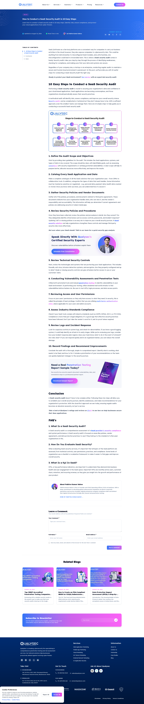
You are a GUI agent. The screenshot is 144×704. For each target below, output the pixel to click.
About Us (113, 647)
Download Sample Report (64, 381)
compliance (53, 166)
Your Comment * (54, 518)
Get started (86, 77)
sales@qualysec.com (78, 673)
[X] (33, 660)
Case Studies (114, 655)
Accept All (57, 694)
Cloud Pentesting (78, 652)
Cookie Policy (16, 700)
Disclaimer (98, 698)
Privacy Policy (107, 698)
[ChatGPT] (92, 670)
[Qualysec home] (25, 4)
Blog (112, 658)
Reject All (46, 694)
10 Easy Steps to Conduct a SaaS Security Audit (33, 52)
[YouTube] (109, 34)
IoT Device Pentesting (79, 655)
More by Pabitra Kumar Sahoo (71, 497)
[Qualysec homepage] (41, 644)
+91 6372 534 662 (62, 681)
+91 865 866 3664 (62, 673)
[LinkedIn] (105, 34)
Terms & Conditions (118, 698)
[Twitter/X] (113, 34)
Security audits (54, 101)
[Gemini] (101, 670)
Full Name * (52, 534)
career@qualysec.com (78, 681)
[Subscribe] (116, 620)
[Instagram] (120, 34)
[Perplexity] (96, 670)
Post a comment (114, 547)
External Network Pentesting (81, 658)
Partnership (114, 652)
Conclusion (28, 56)
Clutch (89, 410)
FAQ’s (26, 59)
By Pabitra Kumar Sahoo (74, 33)
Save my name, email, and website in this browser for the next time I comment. (73, 542)
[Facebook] (116, 34)
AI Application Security (79, 660)
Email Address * (91, 534)
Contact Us (119, 4)
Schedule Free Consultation (65, 251)
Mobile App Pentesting (79, 649)
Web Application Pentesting (81, 647)
